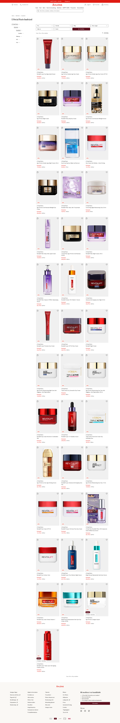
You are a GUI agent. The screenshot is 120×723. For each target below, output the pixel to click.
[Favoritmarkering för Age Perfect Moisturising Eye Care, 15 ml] (106, 447)
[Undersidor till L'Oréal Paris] (19, 24)
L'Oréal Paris (15, 24)
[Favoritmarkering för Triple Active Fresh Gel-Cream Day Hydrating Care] (106, 401)
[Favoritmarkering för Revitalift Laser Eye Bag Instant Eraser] (57, 38)
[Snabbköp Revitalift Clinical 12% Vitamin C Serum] (62, 264)
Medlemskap (13, 705)
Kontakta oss (31, 695)
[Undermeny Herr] (42, 8)
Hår (17, 39)
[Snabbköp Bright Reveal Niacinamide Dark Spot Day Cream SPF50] (62, 584)
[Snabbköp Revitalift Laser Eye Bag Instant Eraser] (37, 38)
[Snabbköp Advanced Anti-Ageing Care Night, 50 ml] (86, 264)
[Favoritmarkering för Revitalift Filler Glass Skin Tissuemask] (82, 172)
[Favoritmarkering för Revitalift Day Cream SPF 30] (57, 493)
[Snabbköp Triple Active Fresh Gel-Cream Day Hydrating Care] (86, 401)
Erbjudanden (13, 702)
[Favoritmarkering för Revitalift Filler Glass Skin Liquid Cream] (57, 218)
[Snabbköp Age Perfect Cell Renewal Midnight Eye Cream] (37, 172)
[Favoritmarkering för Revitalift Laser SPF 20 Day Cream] (82, 310)
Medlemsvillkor (31, 702)
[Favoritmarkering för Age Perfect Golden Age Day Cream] (82, 38)
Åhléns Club (30, 700)
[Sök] (38, 11)
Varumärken (80, 8)
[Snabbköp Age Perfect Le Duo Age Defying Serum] (37, 447)
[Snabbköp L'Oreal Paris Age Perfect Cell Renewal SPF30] (62, 218)
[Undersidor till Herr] (19, 42)
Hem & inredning (51, 8)
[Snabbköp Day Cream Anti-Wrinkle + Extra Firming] (86, 127)
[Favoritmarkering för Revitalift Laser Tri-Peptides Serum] (82, 401)
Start (13, 15)
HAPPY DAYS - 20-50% (55, 1)
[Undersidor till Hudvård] (21, 30)
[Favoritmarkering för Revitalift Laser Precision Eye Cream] (57, 310)
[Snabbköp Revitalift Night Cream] (86, 310)
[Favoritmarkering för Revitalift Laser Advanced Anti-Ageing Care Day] (82, 447)
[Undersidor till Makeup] (21, 36)
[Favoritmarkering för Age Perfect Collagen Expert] (106, 584)
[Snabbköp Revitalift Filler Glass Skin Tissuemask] (62, 172)
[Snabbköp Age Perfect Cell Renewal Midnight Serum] (86, 83)
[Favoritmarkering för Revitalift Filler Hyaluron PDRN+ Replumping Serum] (57, 264)
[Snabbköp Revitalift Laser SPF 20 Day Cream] (62, 310)
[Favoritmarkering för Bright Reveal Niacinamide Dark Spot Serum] (106, 539)
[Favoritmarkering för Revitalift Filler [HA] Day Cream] (82, 83)
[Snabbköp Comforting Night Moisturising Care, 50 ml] (86, 172)
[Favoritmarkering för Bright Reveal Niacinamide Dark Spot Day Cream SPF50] (82, 584)
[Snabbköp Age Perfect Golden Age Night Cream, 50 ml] (37, 127)
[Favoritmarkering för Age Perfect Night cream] (57, 83)
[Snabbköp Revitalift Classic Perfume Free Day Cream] (62, 493)
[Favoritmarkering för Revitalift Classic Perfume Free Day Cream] (82, 493)
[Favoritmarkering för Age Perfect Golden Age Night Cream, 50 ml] (57, 127)
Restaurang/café (49, 700)
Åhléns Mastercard (49, 697)
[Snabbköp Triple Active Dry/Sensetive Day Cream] (62, 355)
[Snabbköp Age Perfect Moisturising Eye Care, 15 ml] (86, 447)
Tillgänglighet (66, 710)
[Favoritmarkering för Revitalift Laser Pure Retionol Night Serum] (82, 539)
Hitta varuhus (31, 697)
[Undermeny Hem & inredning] (56, 8)
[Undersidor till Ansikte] (23, 33)
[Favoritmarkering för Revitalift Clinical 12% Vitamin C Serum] (82, 264)
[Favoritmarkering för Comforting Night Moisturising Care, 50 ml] (106, 172)
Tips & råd (65, 712)
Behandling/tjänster (50, 702)
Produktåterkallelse (32, 712)
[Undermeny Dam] (38, 8)
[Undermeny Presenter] (76, 8)
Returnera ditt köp (14, 695)
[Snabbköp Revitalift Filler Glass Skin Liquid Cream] (37, 218)
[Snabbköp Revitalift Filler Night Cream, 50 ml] (86, 218)
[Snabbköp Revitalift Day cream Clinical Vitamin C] (37, 584)
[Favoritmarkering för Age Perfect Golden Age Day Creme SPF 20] (106, 38)
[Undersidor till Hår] (19, 39)
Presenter (73, 8)
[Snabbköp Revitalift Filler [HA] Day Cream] (62, 83)
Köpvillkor (30, 705)
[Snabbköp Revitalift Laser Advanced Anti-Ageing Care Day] (62, 447)
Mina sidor (47, 705)
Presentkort (48, 695)
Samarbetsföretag (67, 705)
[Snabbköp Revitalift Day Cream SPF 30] (37, 493)
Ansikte (20, 33)
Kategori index (48, 707)
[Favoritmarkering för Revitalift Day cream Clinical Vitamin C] (57, 584)
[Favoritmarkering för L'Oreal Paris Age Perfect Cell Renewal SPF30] (82, 218)
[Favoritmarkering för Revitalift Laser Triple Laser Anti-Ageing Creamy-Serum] (57, 630)
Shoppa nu (67, 1)
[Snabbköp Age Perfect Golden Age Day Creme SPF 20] (86, 38)
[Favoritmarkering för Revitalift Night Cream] (106, 310)
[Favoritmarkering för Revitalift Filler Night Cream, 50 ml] (106, 218)
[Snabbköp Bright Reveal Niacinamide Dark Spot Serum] (86, 539)
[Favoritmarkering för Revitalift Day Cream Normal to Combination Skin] (57, 401)
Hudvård (18, 30)
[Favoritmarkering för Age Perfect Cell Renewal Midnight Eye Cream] (57, 172)
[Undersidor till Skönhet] (19, 27)
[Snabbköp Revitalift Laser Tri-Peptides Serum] (62, 401)
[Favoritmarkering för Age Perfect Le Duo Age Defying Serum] (57, 447)
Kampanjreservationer (33, 710)
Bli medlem (95, 703)
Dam (37, 8)
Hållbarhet (65, 697)
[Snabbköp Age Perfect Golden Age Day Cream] (62, 38)
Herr (40, 8)
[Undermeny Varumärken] (84, 8)
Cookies (65, 707)
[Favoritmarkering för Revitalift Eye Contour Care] (57, 539)
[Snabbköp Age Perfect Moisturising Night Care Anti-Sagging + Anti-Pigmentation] (37, 355)
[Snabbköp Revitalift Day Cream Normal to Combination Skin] (37, 401)
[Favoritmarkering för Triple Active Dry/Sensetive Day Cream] (82, 355)
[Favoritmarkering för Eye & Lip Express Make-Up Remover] (82, 127)
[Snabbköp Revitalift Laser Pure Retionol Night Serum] (62, 539)
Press (64, 702)
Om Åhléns (65, 695)
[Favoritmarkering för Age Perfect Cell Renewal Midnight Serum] (106, 83)
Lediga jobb (65, 700)
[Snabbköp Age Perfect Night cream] (37, 83)
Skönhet (59, 8)
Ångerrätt (12, 697)
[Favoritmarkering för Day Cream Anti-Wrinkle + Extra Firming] (106, 127)
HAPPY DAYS (66, 8)
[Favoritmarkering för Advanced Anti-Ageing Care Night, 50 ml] (106, 264)
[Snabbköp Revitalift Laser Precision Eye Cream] (37, 310)
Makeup (18, 36)
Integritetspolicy (31, 707)
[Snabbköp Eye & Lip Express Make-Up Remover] (62, 127)
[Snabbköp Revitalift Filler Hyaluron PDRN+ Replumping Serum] (37, 264)
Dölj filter (82, 29)
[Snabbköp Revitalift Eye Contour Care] (37, 539)
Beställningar (13, 700)
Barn (44, 8)
